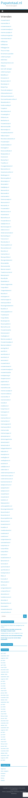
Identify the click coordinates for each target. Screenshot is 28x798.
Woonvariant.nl (5, 202)
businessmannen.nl (6, 482)
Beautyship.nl (4, 160)
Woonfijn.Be (4, 278)
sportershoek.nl (5, 567)
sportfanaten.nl (5, 570)
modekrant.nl (4, 406)
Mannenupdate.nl (6, 178)
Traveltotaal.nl (5, 315)
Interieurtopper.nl (6, 299)
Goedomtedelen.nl (6, 145)
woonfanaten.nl (5, 354)
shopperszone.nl (5, 378)
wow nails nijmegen (6, 69)
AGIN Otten (4, 60)
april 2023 (3, 688)
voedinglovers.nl (5, 460)
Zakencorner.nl (5, 230)
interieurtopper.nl (6, 433)
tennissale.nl (4, 564)
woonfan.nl (4, 351)
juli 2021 (3, 732)
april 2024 (3, 665)
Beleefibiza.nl (4, 75)
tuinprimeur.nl (5, 545)
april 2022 (3, 711)
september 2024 (5, 655)
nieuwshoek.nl (5, 497)
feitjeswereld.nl (5, 503)
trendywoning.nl (5, 375)
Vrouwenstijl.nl (5, 142)
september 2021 (5, 727)
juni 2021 (3, 734)
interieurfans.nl (5, 421)
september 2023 (5, 676)
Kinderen (3, 773)
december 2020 (5, 748)
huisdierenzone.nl (6, 597)
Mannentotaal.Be (5, 126)
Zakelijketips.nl (5, 187)
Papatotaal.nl (11, 2)
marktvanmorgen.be (6, 35)
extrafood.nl (4, 463)
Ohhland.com (4, 117)
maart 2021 (3, 741)
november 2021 (5, 723)
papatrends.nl (5, 381)
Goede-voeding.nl (6, 105)
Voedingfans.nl (5, 336)
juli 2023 (3, 681)
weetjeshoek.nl (5, 488)
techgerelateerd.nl (6, 588)
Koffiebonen (4, 44)
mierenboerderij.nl (6, 38)
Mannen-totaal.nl (5, 269)
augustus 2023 (4, 679)
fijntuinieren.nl (5, 561)
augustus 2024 (4, 658)
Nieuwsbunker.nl (5, 102)
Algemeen (3, 769)
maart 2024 (3, 667)
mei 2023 (3, 686)
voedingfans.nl (5, 457)
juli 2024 (3, 660)
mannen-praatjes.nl (6, 32)
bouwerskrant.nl (5, 524)
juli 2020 (3, 760)
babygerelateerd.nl (6, 448)
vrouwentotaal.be (6, 372)
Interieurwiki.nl (5, 196)
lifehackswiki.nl (5, 582)
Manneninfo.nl (5, 190)
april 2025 (3, 653)
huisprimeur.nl (5, 409)
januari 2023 (4, 693)
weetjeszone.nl (5, 491)
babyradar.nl (4, 451)
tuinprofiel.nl (4, 551)
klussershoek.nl (5, 512)
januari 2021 (4, 746)
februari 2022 (4, 716)
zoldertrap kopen (6, 57)
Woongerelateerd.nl (6, 260)
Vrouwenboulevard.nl (7, 132)
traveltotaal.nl (5, 533)
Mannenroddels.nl (6, 345)
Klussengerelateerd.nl (7, 305)
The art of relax (5, 50)
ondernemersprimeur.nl (8, 472)
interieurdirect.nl (5, 418)
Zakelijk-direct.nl (5, 224)
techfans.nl (4, 585)
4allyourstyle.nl (5, 135)
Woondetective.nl (6, 111)
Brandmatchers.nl (6, 603)
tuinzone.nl (4, 554)
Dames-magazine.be (6, 284)
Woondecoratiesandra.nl (8, 139)
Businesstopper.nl (6, 227)
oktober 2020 (4, 753)
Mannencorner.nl (6, 211)
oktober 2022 (4, 700)
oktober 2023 (4, 674)
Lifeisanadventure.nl (6, 93)
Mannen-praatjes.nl (6, 339)
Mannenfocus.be (5, 327)
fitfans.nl (3, 576)
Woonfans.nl (4, 251)
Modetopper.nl (5, 175)
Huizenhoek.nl (5, 214)
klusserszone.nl (5, 521)
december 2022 (5, 695)
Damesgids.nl (4, 148)
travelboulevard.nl (6, 530)
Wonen (2, 778)
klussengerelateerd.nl (7, 509)
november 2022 (5, 697)
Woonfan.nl (4, 293)
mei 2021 (3, 737)
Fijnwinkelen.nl (5, 281)
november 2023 (5, 672)
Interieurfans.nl (5, 254)
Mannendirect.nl (5, 169)
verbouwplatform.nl (6, 506)
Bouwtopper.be (5, 321)
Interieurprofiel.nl (6, 302)
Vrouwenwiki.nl (5, 208)
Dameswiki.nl (4, 606)
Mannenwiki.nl (5, 193)
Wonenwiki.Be (5, 263)
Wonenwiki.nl (4, 184)
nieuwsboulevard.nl (6, 609)
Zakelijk (3, 780)
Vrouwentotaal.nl (6, 123)
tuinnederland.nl (5, 542)
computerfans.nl (5, 591)
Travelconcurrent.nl (6, 272)
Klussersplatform (6, 324)
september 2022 (5, 702)
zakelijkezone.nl (5, 466)
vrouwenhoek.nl (5, 20)
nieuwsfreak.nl (5, 494)
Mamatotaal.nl (5, 275)
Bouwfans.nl (4, 309)
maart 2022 (3, 713)
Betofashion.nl (5, 120)
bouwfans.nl (4, 527)
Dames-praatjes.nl (6, 199)
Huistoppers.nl (5, 296)
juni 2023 (3, 683)
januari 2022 (4, 718)
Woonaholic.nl (5, 205)
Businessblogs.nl (5, 236)
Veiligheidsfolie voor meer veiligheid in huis (12, 633)
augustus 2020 (4, 758)
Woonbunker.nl (5, 242)
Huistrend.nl (4, 157)
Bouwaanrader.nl (6, 81)
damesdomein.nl (5, 436)
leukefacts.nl (4, 500)
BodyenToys (4, 87)
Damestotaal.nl (5, 333)
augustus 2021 (4, 730)
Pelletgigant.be (5, 47)
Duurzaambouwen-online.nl (9, 99)
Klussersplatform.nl (6, 245)
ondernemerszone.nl (7, 479)
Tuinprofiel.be (5, 318)
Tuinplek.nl (4, 108)
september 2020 (5, 755)
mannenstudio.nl (5, 400)
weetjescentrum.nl (6, 485)
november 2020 (5, 751)
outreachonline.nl (6, 612)
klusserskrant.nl (5, 515)
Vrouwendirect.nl (6, 221)
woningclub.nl (5, 348)
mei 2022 (3, 709)
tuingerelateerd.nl (6, 539)
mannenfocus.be (5, 387)
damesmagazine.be (6, 439)
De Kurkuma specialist (7, 54)
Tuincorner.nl (4, 239)
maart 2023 (3, 690)
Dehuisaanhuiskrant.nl (7, 96)
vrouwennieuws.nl (6, 26)
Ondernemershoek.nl (7, 233)
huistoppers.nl (5, 412)
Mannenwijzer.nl (5, 129)
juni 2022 (3, 707)
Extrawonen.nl (5, 78)
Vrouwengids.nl (5, 114)
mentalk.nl (4, 403)
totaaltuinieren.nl (6, 557)
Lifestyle (3, 775)
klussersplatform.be (6, 518)
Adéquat (3, 66)
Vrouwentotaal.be (6, 330)
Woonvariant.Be (5, 266)
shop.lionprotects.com (7, 63)
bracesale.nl (4, 579)
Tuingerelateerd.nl (6, 290)
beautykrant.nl (5, 454)
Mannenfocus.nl (5, 217)
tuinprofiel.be (4, 548)
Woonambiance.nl (6, 248)
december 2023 (5, 669)
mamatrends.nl (5, 384)
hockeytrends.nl (5, 573)
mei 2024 (3, 662)
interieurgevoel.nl (6, 424)
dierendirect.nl (5, 594)
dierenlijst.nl (4, 600)
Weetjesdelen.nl (5, 154)
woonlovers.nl (5, 357)
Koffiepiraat (4, 41)
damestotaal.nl (5, 442)
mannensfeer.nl (5, 23)
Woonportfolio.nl (5, 257)
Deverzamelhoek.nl (6, 151)
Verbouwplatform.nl (6, 312)
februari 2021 (4, 744)
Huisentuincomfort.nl (7, 172)
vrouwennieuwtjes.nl (6, 29)
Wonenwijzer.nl (5, 181)
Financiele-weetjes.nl (6, 90)
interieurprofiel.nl (6, 427)
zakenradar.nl (5, 469)
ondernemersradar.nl (7, 475)
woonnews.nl (4, 360)
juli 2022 (3, 704)
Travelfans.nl (4, 163)
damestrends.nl (5, 445)
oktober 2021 (4, 725)
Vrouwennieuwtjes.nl (7, 342)
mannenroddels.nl (6, 394)
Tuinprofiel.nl (4, 287)
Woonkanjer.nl (5, 84)
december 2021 (5, 720)
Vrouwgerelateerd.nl (6, 166)
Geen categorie (4, 771)
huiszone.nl (4, 415)
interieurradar (5, 430)
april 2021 (3, 739)
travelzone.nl (4, 536)
